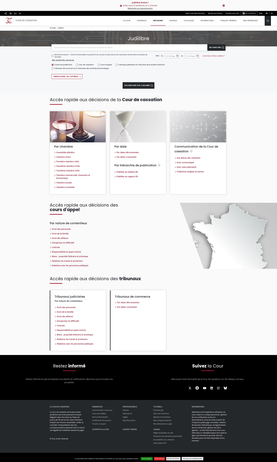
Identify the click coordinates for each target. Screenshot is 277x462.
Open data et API (159, 443)
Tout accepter (147, 459)
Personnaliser (174, 459)
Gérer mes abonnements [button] (195, 13)
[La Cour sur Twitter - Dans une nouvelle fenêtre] (189, 388)
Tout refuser (159, 459)
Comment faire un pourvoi (102, 410)
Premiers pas (158, 410)
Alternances (127, 413)
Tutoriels (157, 407)
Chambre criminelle (65, 187)
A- (20, 13)
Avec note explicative (186, 167)
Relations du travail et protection (67, 261)
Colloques (189, 20)
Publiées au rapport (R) (127, 176)
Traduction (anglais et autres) (190, 171)
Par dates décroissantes (128, 152)
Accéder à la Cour (100, 429)
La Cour (126, 20)
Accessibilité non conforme (163, 439)
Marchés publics (129, 420)
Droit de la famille (60, 233)
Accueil (53, 28)
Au (182, 56)
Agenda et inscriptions (161, 417)
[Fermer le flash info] (224, 5)
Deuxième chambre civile (68, 166)
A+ (15, 13)
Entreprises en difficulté (63, 242)
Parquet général (229, 20)
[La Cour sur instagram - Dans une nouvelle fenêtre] (218, 388)
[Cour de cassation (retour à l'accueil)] (20, 20)
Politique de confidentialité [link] (192, 459)
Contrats (56, 247)
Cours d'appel (106, 64)
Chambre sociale (64, 182)
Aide (260, 13)
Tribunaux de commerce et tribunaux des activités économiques (81, 68)
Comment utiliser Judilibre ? (213, 56)
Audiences (142, 20)
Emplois (126, 410)
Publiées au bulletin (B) (127, 172)
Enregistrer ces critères (65, 76)
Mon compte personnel (162, 420)
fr (267, 13)
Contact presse (130, 429)
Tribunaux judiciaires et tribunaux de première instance (141, 64)
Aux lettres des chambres (188, 158)
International (207, 20)
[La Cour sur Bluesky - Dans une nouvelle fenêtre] (225, 388)
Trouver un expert (99, 424)
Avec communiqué (185, 162)
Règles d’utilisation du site (163, 433)
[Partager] (5, 13)
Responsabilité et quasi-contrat (66, 251)
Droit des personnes (61, 229)
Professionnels (130, 407)
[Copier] (10, 13)
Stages (125, 417)
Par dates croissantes (126, 157)
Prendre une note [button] (232, 13)
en (272, 13)
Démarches (97, 407)
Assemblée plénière (65, 152)
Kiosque (173, 20)
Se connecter (250, 13)
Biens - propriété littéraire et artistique (70, 256)
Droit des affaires (60, 238)
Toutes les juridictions (63, 64)
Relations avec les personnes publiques (70, 265)
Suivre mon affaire (99, 413)
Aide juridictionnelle (100, 417)
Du (162, 56)
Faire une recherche (161, 413)
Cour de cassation (86, 64)
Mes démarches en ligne (162, 424)
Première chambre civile (67, 161)
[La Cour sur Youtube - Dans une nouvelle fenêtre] (204, 388)
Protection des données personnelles (167, 436)
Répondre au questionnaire (140, 8)
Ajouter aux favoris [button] (215, 13)
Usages (156, 429)
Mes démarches (250, 20)
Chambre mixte (63, 157)
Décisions (158, 20)
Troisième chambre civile (67, 170)
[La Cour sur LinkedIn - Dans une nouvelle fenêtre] (211, 388)
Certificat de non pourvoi (101, 420)
